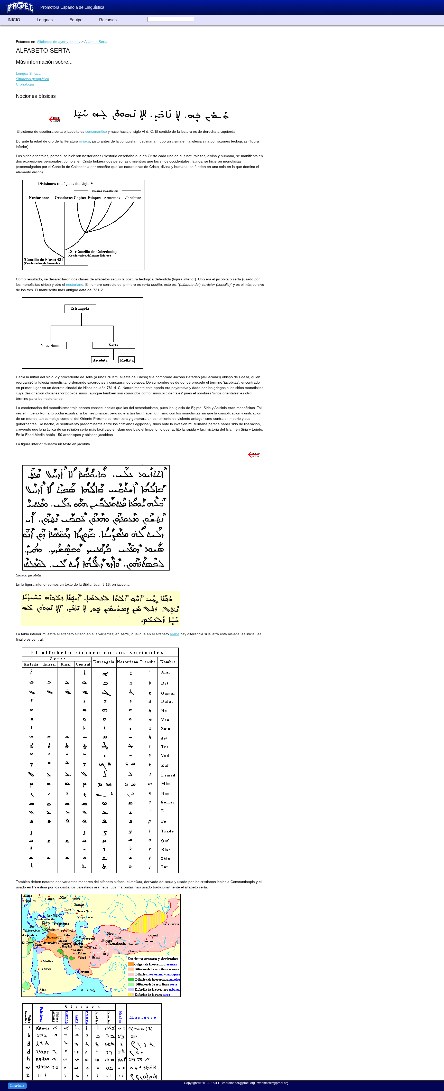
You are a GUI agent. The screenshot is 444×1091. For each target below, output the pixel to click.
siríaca (84, 141)
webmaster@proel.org (273, 1083)
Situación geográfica (32, 79)
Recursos (108, 20)
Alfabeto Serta (95, 42)
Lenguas (45, 20)
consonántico (96, 131)
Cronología (25, 84)
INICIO (14, 20)
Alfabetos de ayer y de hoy (58, 42)
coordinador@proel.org (238, 1083)
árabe (174, 634)
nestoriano (74, 284)
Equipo (75, 20)
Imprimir (17, 1085)
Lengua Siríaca (28, 73)
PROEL (214, 1083)
